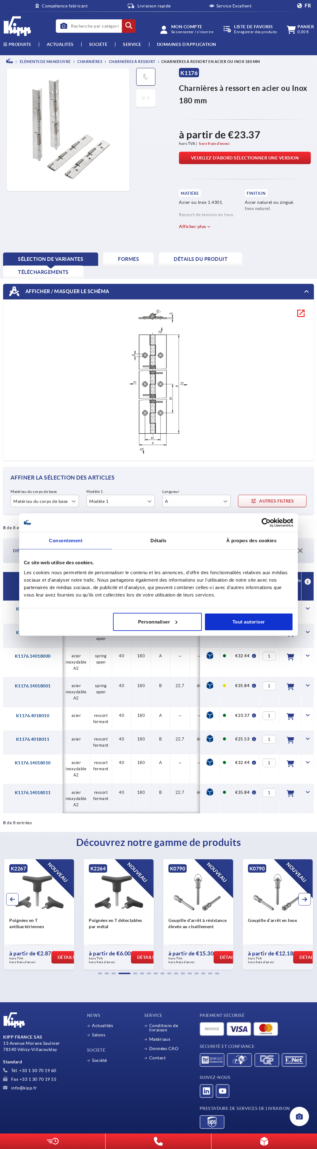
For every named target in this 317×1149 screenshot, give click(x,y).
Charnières (89, 62)
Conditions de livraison (163, 1027)
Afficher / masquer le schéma (66, 291)
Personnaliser (154, 621)
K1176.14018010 (33, 762)
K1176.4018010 (33, 715)
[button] (100, 973)
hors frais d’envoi (214, 143)
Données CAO (164, 1048)
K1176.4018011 (33, 739)
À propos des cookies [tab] (251, 540)
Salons (98, 1034)
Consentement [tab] (65, 540)
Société (98, 44)
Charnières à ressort (131, 62)
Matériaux (160, 1039)
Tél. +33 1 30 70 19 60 (33, 1070)
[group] (39, 914)
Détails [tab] (158, 540)
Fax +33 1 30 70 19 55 (33, 1079)
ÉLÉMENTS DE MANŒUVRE (45, 62)
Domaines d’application (186, 44)
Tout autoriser (248, 621)
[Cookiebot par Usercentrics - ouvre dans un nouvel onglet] (266, 522)
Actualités (102, 1025)
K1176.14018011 (33, 792)
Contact (157, 1057)
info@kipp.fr (23, 1087)
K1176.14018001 (33, 685)
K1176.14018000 (33, 656)
